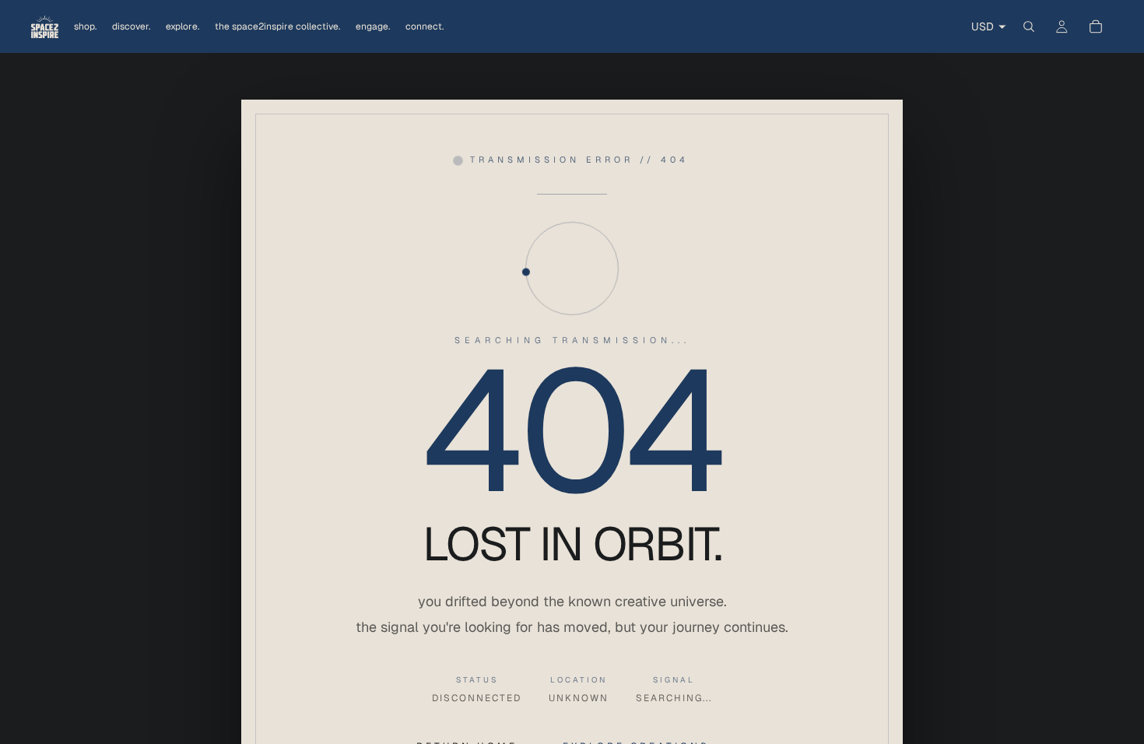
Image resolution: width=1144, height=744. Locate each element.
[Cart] (1096, 26)
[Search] (1029, 26)
